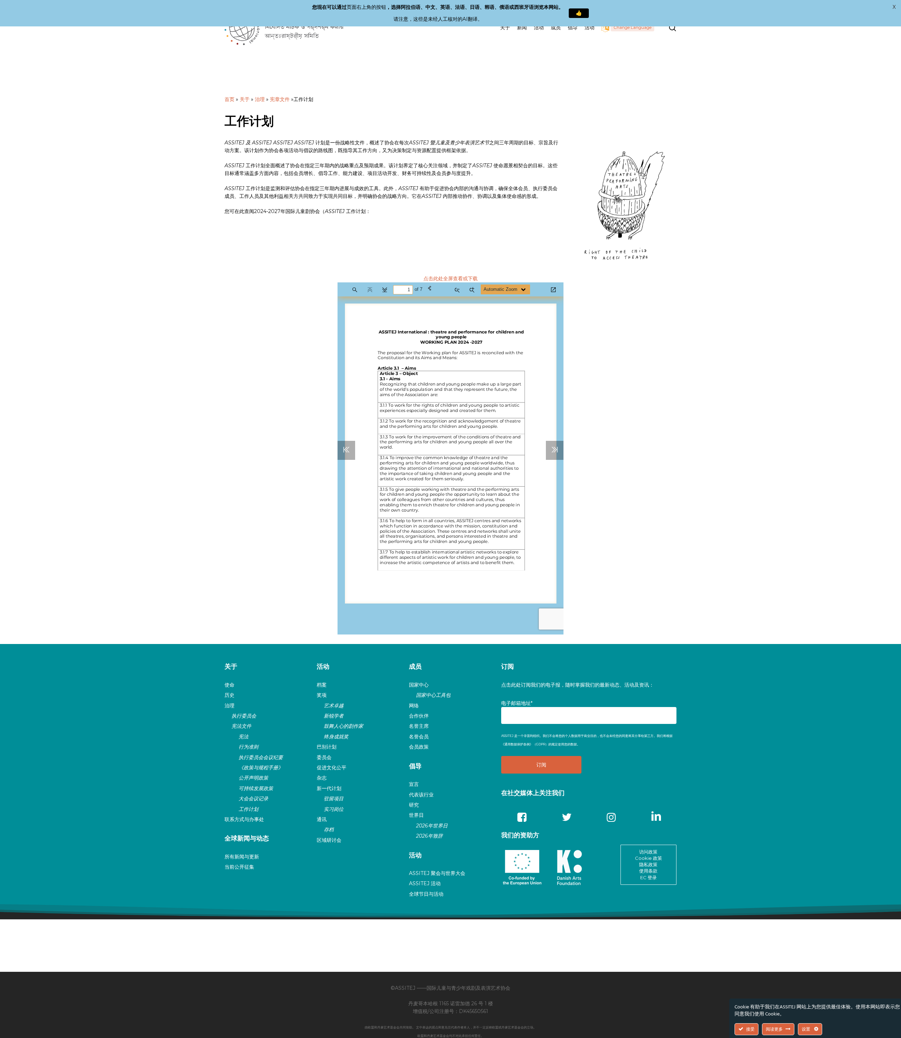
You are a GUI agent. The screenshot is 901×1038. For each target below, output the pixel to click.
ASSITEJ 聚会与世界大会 (437, 873)
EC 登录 (648, 877)
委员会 (324, 757)
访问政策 (648, 852)
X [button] (894, 7)
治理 (260, 99)
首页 (229, 99)
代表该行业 (421, 795)
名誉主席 (419, 726)
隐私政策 (648, 864)
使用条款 (648, 871)
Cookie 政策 (648, 858)
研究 (414, 805)
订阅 (507, 666)
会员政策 (419, 747)
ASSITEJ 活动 (425, 883)
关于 (245, 99)
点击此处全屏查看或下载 (450, 278)
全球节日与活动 (426, 894)
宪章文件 (280, 99)
